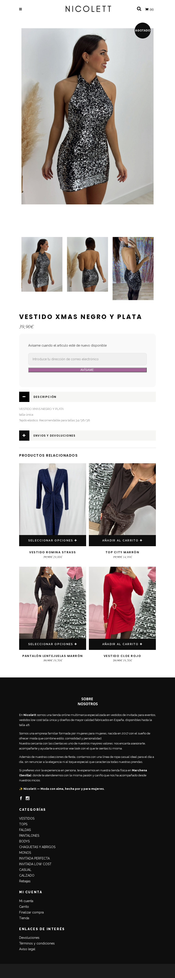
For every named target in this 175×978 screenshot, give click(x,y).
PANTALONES (29, 835)
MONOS (25, 852)
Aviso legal (27, 949)
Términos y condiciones (37, 943)
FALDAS (25, 830)
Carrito (24, 907)
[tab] (87, 397)
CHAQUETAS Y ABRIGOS (37, 847)
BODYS (24, 841)
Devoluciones (29, 937)
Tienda (24, 918)
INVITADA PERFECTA (34, 858)
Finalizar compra (31, 912)
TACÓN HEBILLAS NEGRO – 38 (33, 968)
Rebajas (25, 881)
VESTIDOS (26, 818)
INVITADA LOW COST (35, 864)
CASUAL (25, 870)
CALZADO (26, 875)
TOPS (23, 824)
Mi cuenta (26, 901)
